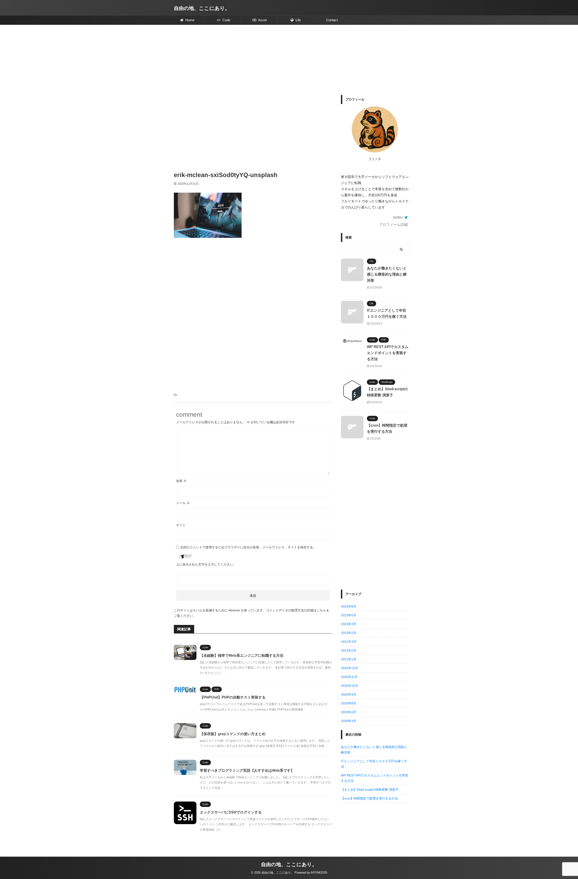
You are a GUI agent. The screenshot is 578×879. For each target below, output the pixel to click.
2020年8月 (348, 703)
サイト (181, 525)
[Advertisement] (289, 58)
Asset (262, 20)
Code (225, 20)
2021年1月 (348, 659)
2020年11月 (349, 677)
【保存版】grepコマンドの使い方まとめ (233, 734)
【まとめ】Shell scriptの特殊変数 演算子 (370, 789)
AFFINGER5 (319, 872)
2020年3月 (348, 721)
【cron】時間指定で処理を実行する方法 (369, 798)
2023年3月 (348, 624)
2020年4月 (348, 712)
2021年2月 (348, 650)
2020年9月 (348, 694)
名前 (181, 481)
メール (183, 503)
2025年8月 (348, 606)
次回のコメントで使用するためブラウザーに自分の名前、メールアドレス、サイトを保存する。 (248, 547)
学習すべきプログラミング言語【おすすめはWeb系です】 (247, 770)
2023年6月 (348, 615)
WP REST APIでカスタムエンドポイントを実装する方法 (387, 353)
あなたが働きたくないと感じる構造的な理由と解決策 (387, 274)
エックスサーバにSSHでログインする (231, 812)
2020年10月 (349, 685)
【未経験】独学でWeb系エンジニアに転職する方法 (241, 655)
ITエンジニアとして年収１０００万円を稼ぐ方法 (374, 763)
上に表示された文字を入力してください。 (206, 564)
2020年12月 (349, 668)
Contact (332, 20)
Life (298, 20)
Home (189, 20)
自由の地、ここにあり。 (202, 8)
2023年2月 (348, 633)
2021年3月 (348, 641)
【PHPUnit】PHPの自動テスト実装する (233, 697)
